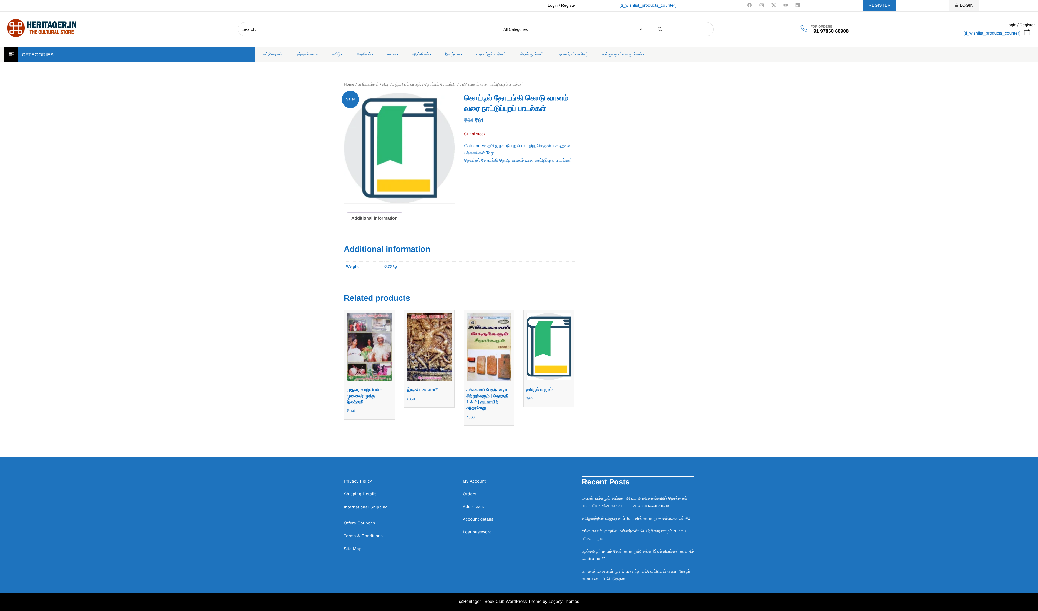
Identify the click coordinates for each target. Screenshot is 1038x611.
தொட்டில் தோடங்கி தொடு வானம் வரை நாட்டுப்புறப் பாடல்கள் (518, 160)
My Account (474, 481)
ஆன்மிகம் (420, 54)
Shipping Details (360, 494)
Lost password (477, 532)
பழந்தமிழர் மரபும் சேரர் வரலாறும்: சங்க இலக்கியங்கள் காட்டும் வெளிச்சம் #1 (638, 555)
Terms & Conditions (363, 536)
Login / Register (562, 5)
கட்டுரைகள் (272, 54)
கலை (391, 54)
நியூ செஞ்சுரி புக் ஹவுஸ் (401, 84)
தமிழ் (336, 54)
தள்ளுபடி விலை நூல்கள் (622, 54)
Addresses (473, 506)
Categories (38, 54)
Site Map (353, 549)
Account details (478, 519)
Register (880, 5)
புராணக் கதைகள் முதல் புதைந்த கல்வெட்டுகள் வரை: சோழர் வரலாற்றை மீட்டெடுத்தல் (636, 575)
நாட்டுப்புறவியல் (513, 146)
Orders (470, 494)
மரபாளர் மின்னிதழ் (572, 54)
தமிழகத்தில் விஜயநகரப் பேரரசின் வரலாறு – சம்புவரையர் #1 (636, 518)
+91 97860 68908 (830, 31)
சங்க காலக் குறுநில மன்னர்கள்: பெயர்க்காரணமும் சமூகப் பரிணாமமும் (634, 535)
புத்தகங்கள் (305, 54)
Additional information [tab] (374, 218)
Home (349, 84)
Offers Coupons (359, 523)
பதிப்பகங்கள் (368, 84)
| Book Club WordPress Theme (512, 601)
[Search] (660, 29)
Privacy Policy (358, 481)
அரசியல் (364, 54)
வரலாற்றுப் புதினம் (491, 54)
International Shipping (366, 507)
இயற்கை (452, 54)
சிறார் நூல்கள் (532, 54)
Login (966, 5)
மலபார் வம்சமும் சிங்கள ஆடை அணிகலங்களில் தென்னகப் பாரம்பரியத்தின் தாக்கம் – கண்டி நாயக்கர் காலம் (634, 502)
